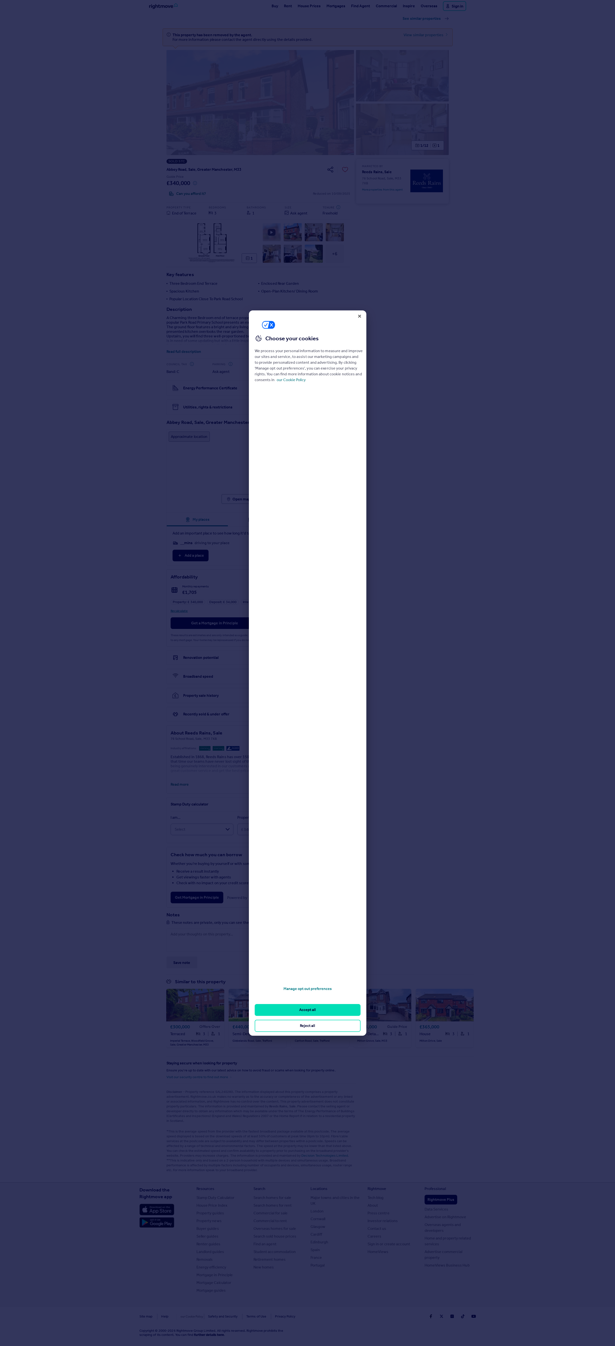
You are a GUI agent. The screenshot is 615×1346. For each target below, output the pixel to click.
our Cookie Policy (291, 379)
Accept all (307, 1010)
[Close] (359, 316)
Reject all (307, 1025)
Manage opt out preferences (307, 988)
